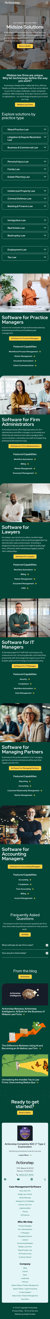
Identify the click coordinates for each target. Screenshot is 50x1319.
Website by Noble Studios (25, 1314)
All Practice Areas (25, 1253)
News (25, 1275)
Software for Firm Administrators (25, 446)
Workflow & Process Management (23, 352)
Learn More (24, 1155)
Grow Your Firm (25, 1191)
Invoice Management (23, 898)
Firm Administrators (25, 1229)
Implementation (25, 1208)
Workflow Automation (23, 459)
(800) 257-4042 (26, 1174)
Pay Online (25, 1299)
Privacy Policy (17, 1311)
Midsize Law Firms (25, 104)
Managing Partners (25, 1236)
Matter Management (23, 356)
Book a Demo (25, 46)
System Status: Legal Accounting (25, 1289)
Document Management (23, 473)
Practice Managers (25, 1226)
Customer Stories (25, 1257)
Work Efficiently (25, 1198)
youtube (18, 1179)
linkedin (31, 1179)
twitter (44, 1179)
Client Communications (23, 365)
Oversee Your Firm (25, 1204)
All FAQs (25, 934)
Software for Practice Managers (25, 338)
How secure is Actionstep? (14, 953)
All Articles (25, 976)
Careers (25, 1271)
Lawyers (25, 1240)
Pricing (25, 1211)
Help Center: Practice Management (25, 1295)
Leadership (25, 1278)
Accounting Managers (25, 1243)
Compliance (23, 684)
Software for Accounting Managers (25, 866)
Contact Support (25, 1292)
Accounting (23, 786)
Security (23, 679)
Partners (25, 1282)
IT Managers (25, 1233)
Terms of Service (31, 1311)
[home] (12, 3)
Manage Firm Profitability (25, 1201)
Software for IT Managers (25, 666)
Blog (25, 1268)
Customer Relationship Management (23, 791)
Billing (23, 464)
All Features (25, 1215)
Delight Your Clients (25, 1194)
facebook (5, 1179)
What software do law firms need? (17, 945)
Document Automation (23, 361)
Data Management (23, 693)
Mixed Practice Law (25, 1250)
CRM (23, 588)
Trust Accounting (23, 889)
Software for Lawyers (25, 556)
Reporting (23, 781)
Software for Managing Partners (25, 768)
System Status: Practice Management (25, 1285)
